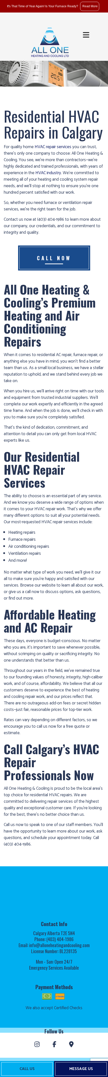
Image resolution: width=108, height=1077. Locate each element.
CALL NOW (54, 258)
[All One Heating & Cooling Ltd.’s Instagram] (36, 1045)
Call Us (27, 1068)
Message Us (81, 1068)
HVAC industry (48, 172)
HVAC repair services (53, 146)
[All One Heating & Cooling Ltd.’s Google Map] (71, 1045)
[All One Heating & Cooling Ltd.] (50, 40)
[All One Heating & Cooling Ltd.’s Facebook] (54, 1045)
